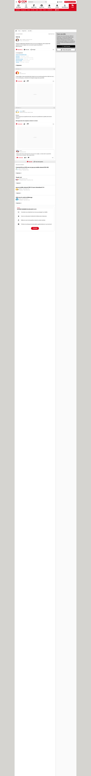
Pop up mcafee (19, 60)
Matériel (37, 9)
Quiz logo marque (19, 59)
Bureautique (18, 9)
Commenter (20, 81)
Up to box (18, 57)
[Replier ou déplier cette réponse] (54, 69)
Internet (28, 9)
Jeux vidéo (32, 9)
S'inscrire (35, 228)
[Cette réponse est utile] (24, 81)
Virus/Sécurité (49, 9)
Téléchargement (65, 7)
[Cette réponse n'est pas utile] (28, 81)
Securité (57, 7)
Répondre (30, 161)
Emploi (58, 9)
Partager (33, 49)
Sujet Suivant (50, 33)
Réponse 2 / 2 (18, 107)
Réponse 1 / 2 (18, 69)
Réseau (40, 9)
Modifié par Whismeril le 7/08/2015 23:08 (26, 112)
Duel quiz (18, 56)
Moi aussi (27, 49)
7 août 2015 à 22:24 (23, 151)
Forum (72, 7)
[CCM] (22, 1)
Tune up (17, 62)
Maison (49, 7)
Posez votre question (39, 161)
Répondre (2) (20, 49)
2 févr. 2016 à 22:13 (26, 40)
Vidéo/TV (44, 9)
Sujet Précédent (20, 33)
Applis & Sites (34, 7)
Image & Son (41, 7)
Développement (23, 9)
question (71, 1)
